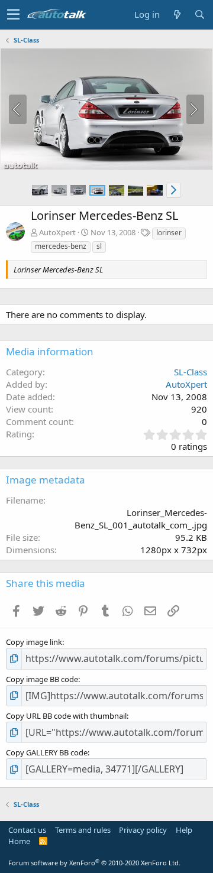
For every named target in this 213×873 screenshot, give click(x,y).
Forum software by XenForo (94, 862)
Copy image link (34, 642)
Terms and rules (83, 830)
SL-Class (190, 372)
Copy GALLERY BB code (47, 752)
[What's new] (177, 14)
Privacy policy (143, 830)
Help (184, 830)
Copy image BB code (42, 679)
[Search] (199, 14)
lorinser (169, 233)
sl (99, 246)
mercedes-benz (60, 246)
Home (19, 841)
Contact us (27, 830)
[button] (13, 15)
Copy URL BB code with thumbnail (66, 715)
